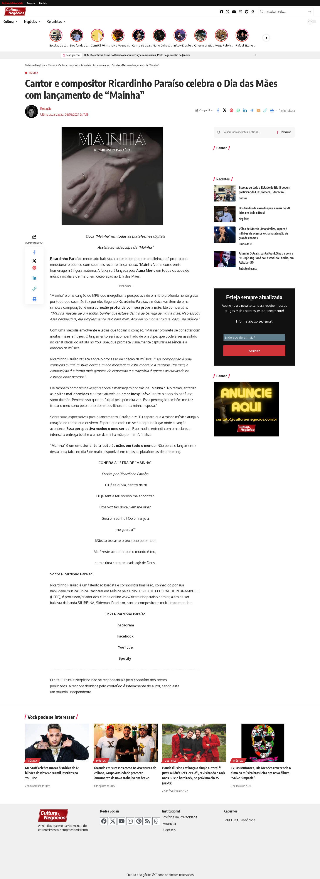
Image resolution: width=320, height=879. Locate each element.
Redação (45, 108)
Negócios (244, 219)
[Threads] (253, 12)
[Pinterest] (246, 12)
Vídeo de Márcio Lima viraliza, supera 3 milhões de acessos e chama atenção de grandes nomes (263, 233)
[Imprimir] (272, 110)
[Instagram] (240, 12)
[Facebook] (221, 12)
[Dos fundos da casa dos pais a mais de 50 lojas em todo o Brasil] (225, 214)
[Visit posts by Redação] (31, 111)
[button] (254, 55)
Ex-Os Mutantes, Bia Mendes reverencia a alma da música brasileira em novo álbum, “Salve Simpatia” (261, 773)
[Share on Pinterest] (231, 110)
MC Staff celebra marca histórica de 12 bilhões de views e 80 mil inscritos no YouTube (52, 773)
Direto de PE (246, 244)
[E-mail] (258, 110)
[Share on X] (225, 110)
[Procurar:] (248, 132)
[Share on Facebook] (218, 110)
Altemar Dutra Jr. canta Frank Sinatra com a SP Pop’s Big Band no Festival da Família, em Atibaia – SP (266, 257)
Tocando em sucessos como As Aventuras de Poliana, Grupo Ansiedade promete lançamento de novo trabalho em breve (125, 773)
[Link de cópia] (265, 110)
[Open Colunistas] (64, 21)
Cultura (243, 198)
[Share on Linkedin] (245, 110)
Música (33, 73)
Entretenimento (248, 268)
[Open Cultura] (16, 21)
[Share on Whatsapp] (238, 110)
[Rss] (147, 821)
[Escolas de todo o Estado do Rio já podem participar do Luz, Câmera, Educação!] (225, 193)
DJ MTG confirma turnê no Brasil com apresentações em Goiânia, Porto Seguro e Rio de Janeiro (137, 55)
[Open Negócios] (39, 21)
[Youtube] (234, 12)
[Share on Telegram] (252, 110)
